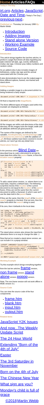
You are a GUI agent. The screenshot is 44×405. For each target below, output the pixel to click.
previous (7, 19)
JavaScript (34, 10)
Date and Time (12, 15)
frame (26, 268)
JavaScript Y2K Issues (19, 322)
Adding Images (17, 36)
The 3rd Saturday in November (17, 363)
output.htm (14, 312)
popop (22, 276)
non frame (8, 272)
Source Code (16, 49)
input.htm (13, 307)
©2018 (11, 401)
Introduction (15, 31)
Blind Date (27, 150)
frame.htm (13, 299)
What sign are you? (16, 384)
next (18, 19)
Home (5, 2)
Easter (5, 355)
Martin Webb (28, 401)
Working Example (19, 44)
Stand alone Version (22, 40)
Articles (18, 2)
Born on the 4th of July (19, 372)
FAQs (30, 2)
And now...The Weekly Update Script (19, 330)
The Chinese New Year (19, 378)
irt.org (5, 10)
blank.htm (13, 303)
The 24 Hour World (16, 338)
